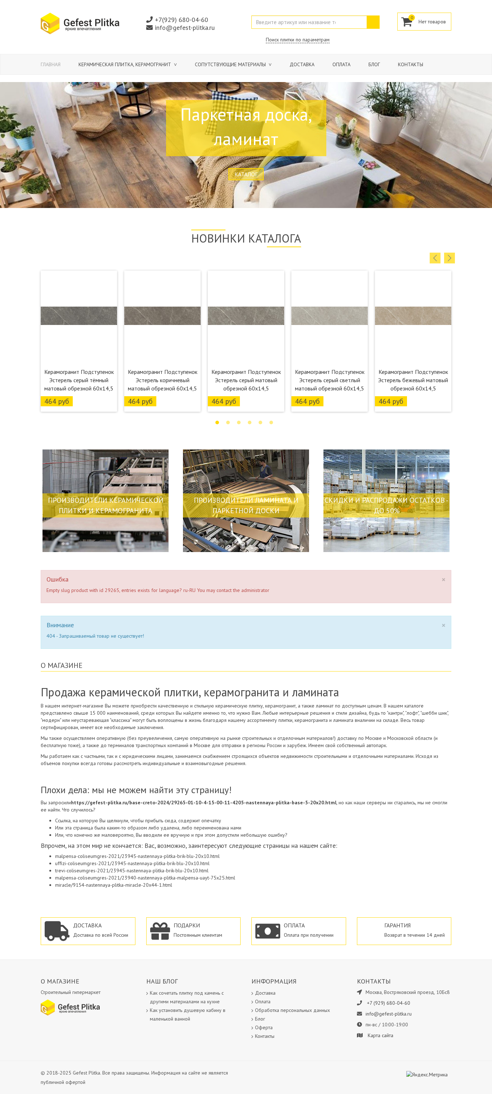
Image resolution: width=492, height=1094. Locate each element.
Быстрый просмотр (79, 355)
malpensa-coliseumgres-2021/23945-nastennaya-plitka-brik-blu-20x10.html (137, 856)
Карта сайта (380, 1035)
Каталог (246, 174)
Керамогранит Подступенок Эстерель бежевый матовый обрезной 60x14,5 (413, 380)
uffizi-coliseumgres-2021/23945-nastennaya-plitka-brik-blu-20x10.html (132, 863)
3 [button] (239, 422)
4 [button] (249, 422)
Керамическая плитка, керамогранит (126, 64)
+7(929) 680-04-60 (181, 19)
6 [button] (271, 422)
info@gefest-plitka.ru (185, 27)
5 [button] (260, 422)
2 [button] (228, 422)
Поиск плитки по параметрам (298, 39)
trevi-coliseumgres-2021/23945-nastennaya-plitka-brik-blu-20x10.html (132, 870)
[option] (79, 341)
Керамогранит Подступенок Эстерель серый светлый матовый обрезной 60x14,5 (329, 380)
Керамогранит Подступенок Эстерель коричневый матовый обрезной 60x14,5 (162, 380)
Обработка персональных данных (292, 1010)
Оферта (264, 1027)
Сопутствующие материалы (231, 64)
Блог (374, 64)
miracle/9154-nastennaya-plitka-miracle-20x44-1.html (113, 885)
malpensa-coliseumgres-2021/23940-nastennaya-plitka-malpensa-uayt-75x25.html (145, 877)
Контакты (410, 64)
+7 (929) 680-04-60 (388, 1003)
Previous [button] (435, 258)
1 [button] (217, 422)
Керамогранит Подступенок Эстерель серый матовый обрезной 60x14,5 (246, 380)
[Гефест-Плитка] (80, 23)
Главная (51, 64)
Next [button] (449, 258)
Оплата (341, 64)
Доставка (302, 64)
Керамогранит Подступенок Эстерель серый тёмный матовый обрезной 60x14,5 (79, 380)
